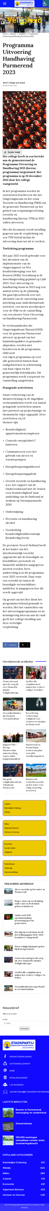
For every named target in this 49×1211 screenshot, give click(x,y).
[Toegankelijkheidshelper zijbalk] (45, 3)
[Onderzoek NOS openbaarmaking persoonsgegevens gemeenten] (8, 917)
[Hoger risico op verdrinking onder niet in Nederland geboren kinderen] (8, 903)
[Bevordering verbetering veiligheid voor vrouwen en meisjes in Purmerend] (36, 704)
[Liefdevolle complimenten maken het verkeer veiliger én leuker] (36, 672)
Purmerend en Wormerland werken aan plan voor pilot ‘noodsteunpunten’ (35, 750)
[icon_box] (17, 1056)
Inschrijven (24, 1028)
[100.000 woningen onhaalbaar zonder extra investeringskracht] (8, 1140)
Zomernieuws (24, 1123)
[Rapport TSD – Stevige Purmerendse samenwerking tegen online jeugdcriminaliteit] (13, 735)
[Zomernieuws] (8, 1126)
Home (5, 34)
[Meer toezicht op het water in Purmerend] (8, 891)
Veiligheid (22, 34)
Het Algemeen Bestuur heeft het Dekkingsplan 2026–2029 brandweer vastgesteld (29, 935)
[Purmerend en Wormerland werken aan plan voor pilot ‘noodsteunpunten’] (36, 735)
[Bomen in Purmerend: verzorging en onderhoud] (8, 1113)
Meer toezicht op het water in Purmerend (30, 890)
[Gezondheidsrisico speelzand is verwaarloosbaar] (13, 704)
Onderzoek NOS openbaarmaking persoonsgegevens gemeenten (24, 919)
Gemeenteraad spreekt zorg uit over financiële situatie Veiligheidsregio (11, 687)
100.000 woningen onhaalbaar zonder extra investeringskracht (30, 1140)
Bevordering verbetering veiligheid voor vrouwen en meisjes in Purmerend (35, 719)
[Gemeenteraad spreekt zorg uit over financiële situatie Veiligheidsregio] (13, 672)
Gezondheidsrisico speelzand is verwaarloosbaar (12, 716)
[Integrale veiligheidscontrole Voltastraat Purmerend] (13, 770)
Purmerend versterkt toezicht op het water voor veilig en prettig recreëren (35, 785)
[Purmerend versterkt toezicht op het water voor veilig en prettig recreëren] (36, 770)
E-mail (5, 1019)
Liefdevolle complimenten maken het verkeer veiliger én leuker (30, 975)
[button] (4, 3)
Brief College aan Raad (14, 82)
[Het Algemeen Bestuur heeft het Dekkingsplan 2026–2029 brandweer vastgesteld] (8, 934)
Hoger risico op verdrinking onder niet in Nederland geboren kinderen (29, 904)
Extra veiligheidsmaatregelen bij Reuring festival (29, 947)
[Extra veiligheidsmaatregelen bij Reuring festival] (8, 948)
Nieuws (13, 34)
